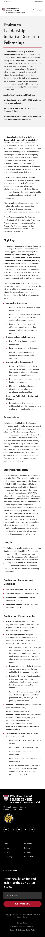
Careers (27, 852)
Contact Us (29, 857)
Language (7, 2)
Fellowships (8, 857)
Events (6, 848)
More (40, 10)
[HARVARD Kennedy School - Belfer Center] (13, 10)
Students (28, 843)
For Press (7, 852)
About (6, 843)
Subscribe (38, 2)
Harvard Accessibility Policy (22, 926)
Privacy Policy (22, 923)
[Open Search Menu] (33, 10)
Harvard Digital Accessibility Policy (22, 930)
